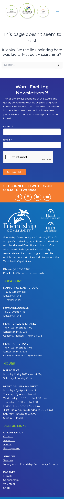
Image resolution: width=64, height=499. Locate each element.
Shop (6, 487)
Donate (7, 476)
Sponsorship (11, 480)
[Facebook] (18, 197)
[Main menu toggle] (57, 11)
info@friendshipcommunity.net (30, 273)
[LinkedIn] (37, 197)
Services (8, 460)
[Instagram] (28, 197)
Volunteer (9, 483)
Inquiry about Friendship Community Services (30, 464)
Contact (8, 436)
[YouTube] (47, 197)
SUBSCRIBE (14, 171)
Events (7, 444)
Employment (11, 448)
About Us (9, 440)
